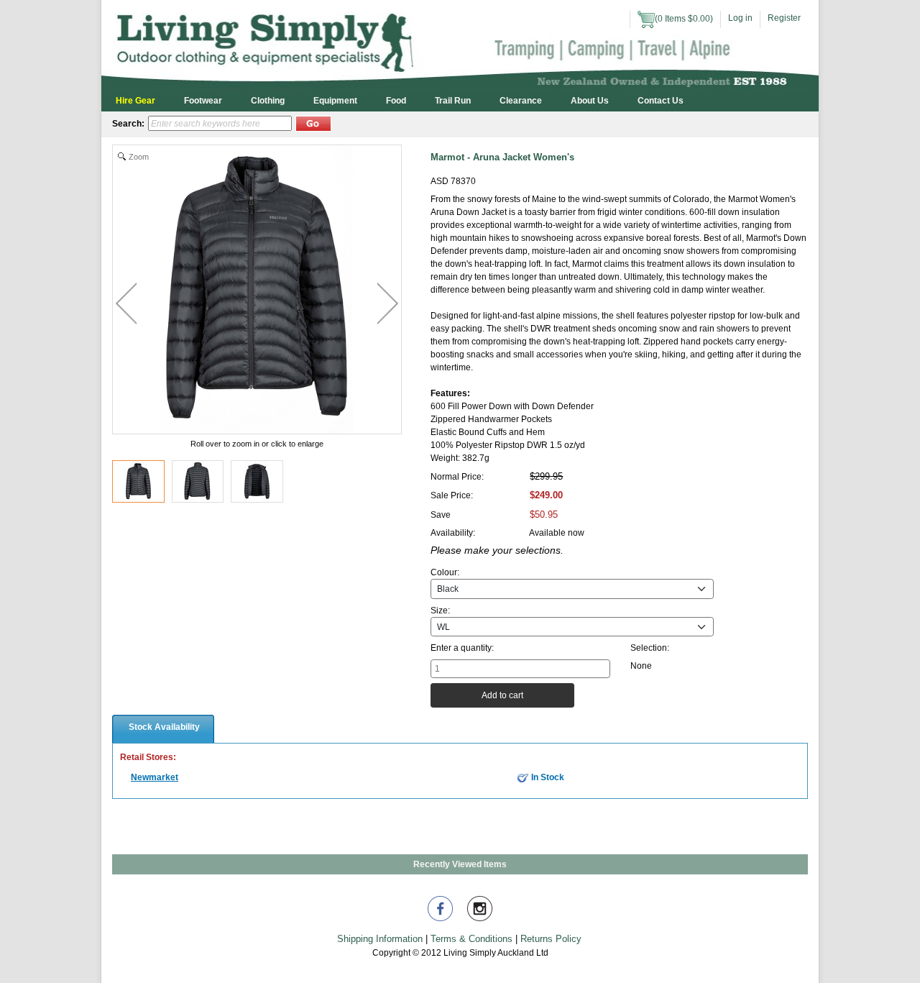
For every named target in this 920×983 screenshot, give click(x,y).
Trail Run (453, 101)
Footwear (203, 101)
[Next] (387, 303)
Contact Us (661, 101)
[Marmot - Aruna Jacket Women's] (138, 481)
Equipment (335, 101)
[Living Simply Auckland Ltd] (460, 44)
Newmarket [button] (154, 777)
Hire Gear (135, 101)
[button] (313, 124)
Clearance (521, 101)
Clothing (268, 101)
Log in (740, 18)
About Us (590, 101)
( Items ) (684, 19)
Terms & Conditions (471, 938)
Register (784, 18)
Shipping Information (380, 938)
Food (396, 101)
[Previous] (126, 303)
